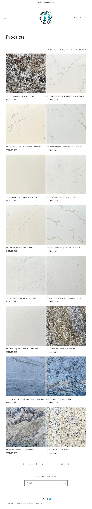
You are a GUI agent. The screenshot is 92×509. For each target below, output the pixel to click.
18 (62, 464)
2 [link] (36, 464)
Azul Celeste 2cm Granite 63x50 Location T (61, 349)
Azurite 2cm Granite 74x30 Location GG (60, 450)
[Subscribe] (64, 483)
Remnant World (16, 503)
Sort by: (49, 50)
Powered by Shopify (27, 503)
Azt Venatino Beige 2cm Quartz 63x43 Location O (63, 298)
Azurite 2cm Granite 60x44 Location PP (19, 450)
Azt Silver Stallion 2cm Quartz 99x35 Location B (22, 298)
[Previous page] (23, 464)
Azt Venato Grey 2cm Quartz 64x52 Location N (22, 349)
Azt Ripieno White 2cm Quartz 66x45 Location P (63, 248)
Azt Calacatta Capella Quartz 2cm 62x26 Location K (64, 147)
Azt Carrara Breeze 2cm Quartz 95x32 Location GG (23, 197)
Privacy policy (40, 503)
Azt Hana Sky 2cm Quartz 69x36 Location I (61, 197)
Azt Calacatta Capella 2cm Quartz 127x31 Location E (24, 147)
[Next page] (68, 464)
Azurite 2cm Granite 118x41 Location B (60, 399)
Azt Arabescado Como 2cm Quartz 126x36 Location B (65, 96)
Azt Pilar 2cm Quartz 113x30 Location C (20, 248)
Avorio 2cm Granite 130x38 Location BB (20, 96)
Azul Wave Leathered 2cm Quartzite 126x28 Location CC (25, 399)
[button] (5, 17)
